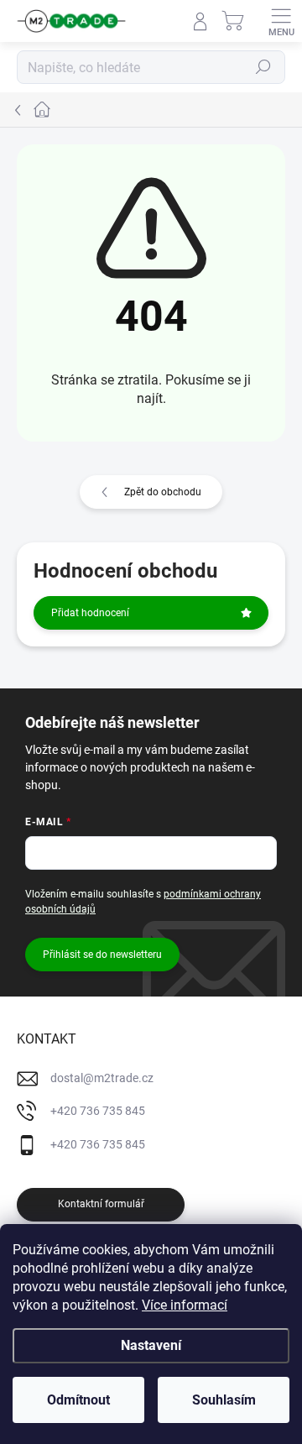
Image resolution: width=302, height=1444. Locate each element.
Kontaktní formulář (101, 1204)
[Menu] (281, 21)
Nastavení (151, 1345)
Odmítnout (78, 1400)
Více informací (184, 1305)
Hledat (263, 67)
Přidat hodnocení (90, 613)
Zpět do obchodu (162, 492)
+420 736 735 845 (97, 1110)
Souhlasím (224, 1400)
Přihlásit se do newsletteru (102, 954)
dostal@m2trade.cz (102, 1078)
